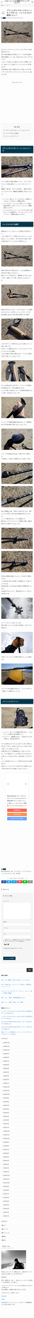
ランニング (6, 1232)
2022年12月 (6, 1175)
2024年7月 (6, 1105)
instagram (4, 1296)
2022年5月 (6, 1201)
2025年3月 (6, 1076)
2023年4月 (6, 1160)
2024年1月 (6, 1127)
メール (5, 928)
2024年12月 (6, 1087)
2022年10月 (6, 1182)
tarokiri (9, 1013)
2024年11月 (6, 1090)
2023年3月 (6, 1164)
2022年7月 (6, 1194)
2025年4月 (6, 1072)
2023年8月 (6, 1146)
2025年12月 (6, 1042)
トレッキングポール (26, 871)
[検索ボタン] (32, 2)
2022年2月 (6, 1212)
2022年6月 (6, 1197)
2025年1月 (6, 1083)
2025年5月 (6, 1068)
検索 (29, 970)
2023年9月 (6, 1142)
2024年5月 (6, 1112)
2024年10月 (6, 1094)
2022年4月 (6, 1205)
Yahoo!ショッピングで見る (17, 818)
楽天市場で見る (17, 810)
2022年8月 (6, 1190)
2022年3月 (6, 1208)
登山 (14, 873)
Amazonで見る (17, 814)
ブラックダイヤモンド (7, 873)
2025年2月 (6, 1079)
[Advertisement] (17, 101)
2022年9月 (6, 1186)
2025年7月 (6, 1061)
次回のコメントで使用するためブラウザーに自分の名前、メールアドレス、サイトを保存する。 (18, 940)
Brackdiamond (6, 871)
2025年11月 (6, 1046)
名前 (5, 921)
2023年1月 (6, 1171)
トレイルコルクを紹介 (12, 133)
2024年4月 (6, 1116)
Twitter (3, 1299)
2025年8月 (6, 1057)
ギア (4, 17)
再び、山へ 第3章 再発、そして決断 (12, 1002)
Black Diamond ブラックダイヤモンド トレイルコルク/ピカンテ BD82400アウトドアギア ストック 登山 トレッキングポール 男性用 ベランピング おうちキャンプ (17, 800)
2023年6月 (6, 1153)
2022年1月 (6, 1216)
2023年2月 (6, 1168)
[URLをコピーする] (30, 881)
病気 (4, 1236)
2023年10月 (6, 1138)
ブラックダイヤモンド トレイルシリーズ (17, 130)
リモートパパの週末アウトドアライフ (17, 2)
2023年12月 (6, 1131)
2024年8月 (6, 1101)
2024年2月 (6, 1123)
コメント (6, 901)
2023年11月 (6, 1135)
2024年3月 (6, 1120)
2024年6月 (6, 1109)
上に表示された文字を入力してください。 (13, 948)
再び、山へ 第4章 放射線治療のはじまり (13, 997)
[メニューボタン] (1, 2)
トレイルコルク (17, 871)
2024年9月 (6, 1098)
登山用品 (18, 873)
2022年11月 (6, 1179)
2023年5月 (6, 1157)
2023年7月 (6, 1149)
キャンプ (5, 1229)
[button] (3, 881)
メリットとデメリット (12, 136)
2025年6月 (6, 1064)
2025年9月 (6, 1053)
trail (12, 871)
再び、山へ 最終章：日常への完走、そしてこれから (15, 980)
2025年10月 (6, 1050)
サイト (4, 934)
